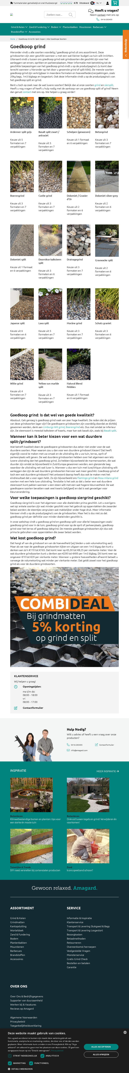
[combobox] (55, 14)
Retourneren (74, 942)
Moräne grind (74, 323)
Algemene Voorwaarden (23, 1017)
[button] (44, 1069)
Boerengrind (17, 195)
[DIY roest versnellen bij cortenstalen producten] (31, 846)
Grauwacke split (104, 260)
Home (12, 39)
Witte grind (16, 383)
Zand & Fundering (20, 934)
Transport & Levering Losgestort (85, 930)
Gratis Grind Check (77, 959)
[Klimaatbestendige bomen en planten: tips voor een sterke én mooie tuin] (31, 795)
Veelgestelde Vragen (78, 950)
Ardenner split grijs (21, 131)
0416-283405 (106, 19)
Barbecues (16, 950)
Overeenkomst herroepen (81, 946)
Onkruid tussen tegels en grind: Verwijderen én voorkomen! (92, 820)
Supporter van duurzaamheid (26, 1000)
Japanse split (17, 323)
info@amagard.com (79, 750)
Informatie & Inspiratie (79, 918)
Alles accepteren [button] (101, 1046)
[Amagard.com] (11, 14)
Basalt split (110, 430)
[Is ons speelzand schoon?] (88, 846)
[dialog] (64, 1050)
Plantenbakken (18, 942)
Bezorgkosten (74, 934)
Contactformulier (33, 707)
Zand (69, 867)
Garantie (71, 967)
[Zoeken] (71, 14)
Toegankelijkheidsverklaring (25, 1025)
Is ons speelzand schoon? (80, 870)
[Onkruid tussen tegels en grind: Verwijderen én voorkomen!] (88, 795)
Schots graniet (103, 323)
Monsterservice (75, 955)
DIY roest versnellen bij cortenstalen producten (35, 870)
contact (101, 14)
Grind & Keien (18, 918)
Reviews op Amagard (22, 1008)
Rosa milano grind (108, 478)
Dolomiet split (18, 259)
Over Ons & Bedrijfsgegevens (26, 996)
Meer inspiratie (107, 771)
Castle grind (45, 195)
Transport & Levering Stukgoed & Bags (88, 926)
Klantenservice (75, 922)
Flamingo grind (85, 478)
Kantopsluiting (18, 926)
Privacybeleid (17, 1021)
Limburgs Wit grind (53, 427)
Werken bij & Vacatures (23, 1004)
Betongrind (101, 131)
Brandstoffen (17, 955)
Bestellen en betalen (78, 963)
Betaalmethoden (76, 938)
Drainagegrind (75, 259)
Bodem (14, 938)
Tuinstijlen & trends (20, 867)
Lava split (44, 323)
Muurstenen (17, 946)
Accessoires (16, 959)
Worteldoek (16, 930)
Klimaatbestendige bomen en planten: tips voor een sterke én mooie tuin (35, 820)
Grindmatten (17, 922)
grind (97, 85)
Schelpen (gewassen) (78, 131)
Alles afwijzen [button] (101, 1054)
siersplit (108, 85)
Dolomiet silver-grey (106, 195)
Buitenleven (16, 816)
